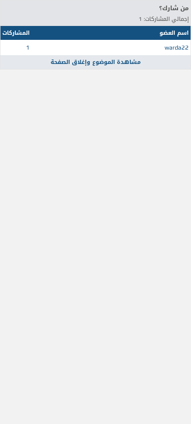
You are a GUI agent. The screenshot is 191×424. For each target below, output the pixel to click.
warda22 (177, 47)
